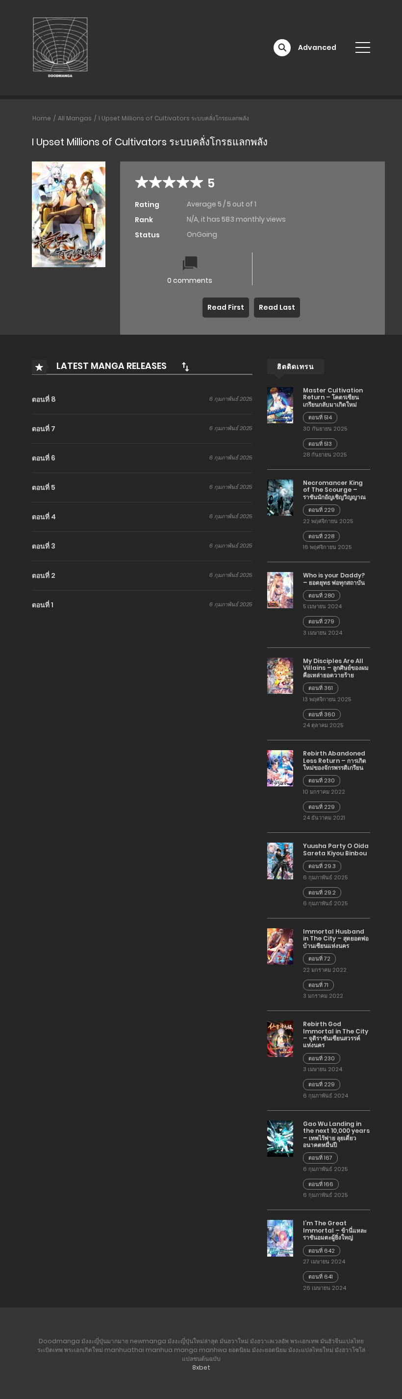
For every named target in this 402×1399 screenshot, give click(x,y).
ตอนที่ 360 (321, 714)
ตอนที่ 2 (43, 575)
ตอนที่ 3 (43, 546)
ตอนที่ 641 (320, 1277)
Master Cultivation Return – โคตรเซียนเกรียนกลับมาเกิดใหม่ (333, 397)
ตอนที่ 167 (320, 1158)
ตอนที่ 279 (321, 621)
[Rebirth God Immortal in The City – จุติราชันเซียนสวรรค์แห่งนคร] (280, 1038)
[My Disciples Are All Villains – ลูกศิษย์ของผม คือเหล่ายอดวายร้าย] (280, 675)
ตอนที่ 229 (321, 510)
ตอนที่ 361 (320, 688)
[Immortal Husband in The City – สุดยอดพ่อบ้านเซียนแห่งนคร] (280, 946)
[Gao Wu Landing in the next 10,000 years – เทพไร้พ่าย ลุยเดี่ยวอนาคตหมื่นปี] (280, 1138)
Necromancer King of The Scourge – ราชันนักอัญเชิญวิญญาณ (334, 490)
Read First (225, 307)
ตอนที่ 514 (320, 417)
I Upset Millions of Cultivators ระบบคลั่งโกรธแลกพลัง (174, 118)
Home (41, 118)
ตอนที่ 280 (321, 595)
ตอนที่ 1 (42, 605)
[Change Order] (185, 366)
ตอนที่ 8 (44, 399)
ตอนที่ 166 (320, 1184)
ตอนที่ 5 (43, 487)
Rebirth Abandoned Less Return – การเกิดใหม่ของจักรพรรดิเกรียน (334, 760)
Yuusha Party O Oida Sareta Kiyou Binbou (336, 849)
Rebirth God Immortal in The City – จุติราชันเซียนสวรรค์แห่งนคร (335, 1034)
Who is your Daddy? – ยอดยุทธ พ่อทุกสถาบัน (334, 578)
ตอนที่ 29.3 (322, 866)
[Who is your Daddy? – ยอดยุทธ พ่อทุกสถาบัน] (280, 590)
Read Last (277, 307)
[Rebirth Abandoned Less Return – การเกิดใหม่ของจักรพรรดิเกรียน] (280, 768)
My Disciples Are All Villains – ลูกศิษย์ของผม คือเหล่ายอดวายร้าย (336, 668)
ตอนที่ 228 (321, 536)
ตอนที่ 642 (321, 1251)
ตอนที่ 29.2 (322, 892)
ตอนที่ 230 (321, 780)
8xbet (201, 1367)
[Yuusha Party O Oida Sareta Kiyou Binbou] (280, 860)
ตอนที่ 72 (319, 959)
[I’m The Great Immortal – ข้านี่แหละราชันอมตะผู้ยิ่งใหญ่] (280, 1237)
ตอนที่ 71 (318, 985)
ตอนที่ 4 (44, 517)
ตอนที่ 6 (43, 458)
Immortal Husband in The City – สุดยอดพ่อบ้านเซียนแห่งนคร (336, 938)
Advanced (317, 47)
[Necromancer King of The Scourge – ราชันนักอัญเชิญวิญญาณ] (280, 497)
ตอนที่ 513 (320, 444)
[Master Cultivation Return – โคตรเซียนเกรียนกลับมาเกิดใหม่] (280, 405)
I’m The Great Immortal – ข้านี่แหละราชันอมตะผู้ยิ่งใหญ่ (335, 1230)
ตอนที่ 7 (43, 429)
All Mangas (75, 118)
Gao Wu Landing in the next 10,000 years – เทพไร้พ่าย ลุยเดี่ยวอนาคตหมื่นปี (336, 1134)
